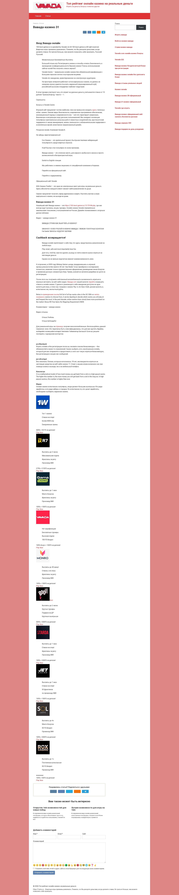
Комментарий (38, 841)
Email (60, 834)
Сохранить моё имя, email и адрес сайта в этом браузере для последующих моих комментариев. (69, 869)
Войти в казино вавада (124, 41)
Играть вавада (121, 35)
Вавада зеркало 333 (123, 123)
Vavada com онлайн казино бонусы (129, 53)
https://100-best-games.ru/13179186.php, (80, 205)
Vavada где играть (122, 108)
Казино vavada (121, 89)
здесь (94, 110)
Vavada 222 (119, 60)
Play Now (39, 432)
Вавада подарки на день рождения (129, 129)
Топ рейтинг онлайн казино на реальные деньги (99, 3)
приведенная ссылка (51, 294)
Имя (35, 834)
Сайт (84, 834)
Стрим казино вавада (123, 47)
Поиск (117, 24)
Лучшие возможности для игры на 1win (88, 808)
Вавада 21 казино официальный (128, 102)
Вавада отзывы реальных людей (128, 83)
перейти (92, 282)
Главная (38, 16)
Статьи (48, 16)
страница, (59, 326)
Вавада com (71, 282)
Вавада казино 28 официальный (128, 96)
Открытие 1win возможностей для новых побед (49, 808)
